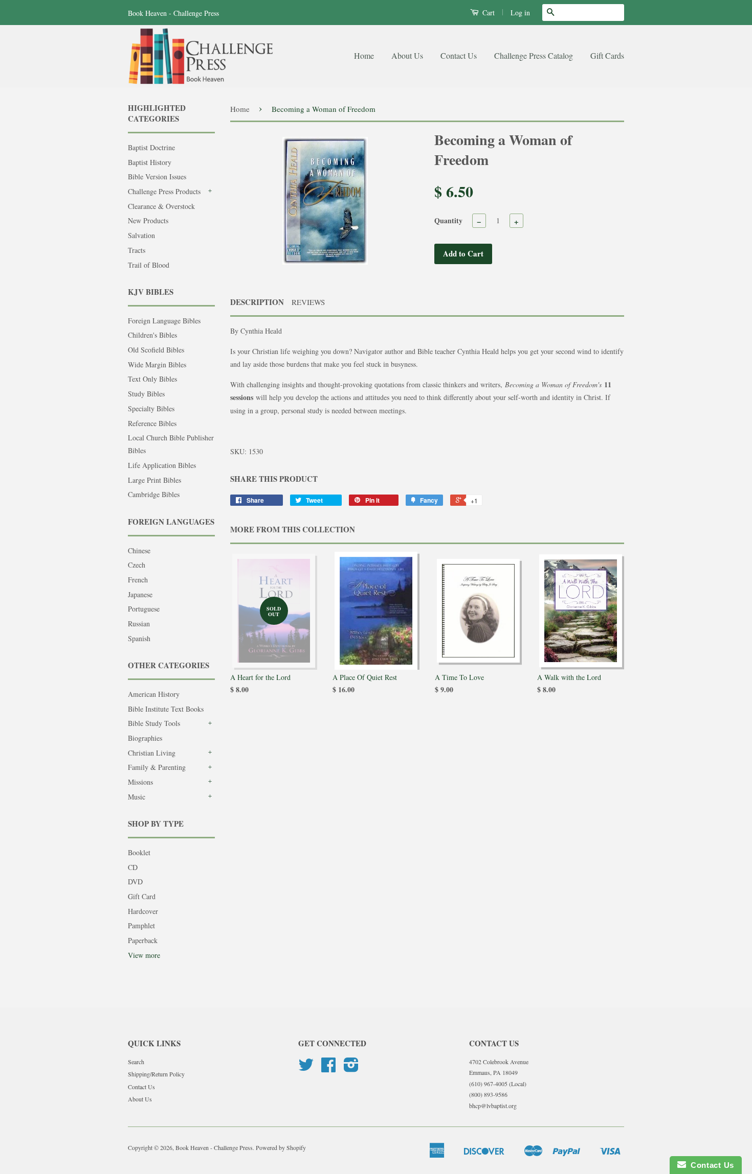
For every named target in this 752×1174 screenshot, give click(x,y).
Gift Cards (607, 55)
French (138, 579)
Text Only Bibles (152, 379)
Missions (140, 782)
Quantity (448, 220)
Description (257, 302)
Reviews (308, 302)
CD (133, 867)
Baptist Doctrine (151, 147)
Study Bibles (146, 393)
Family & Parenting (157, 767)
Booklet (139, 852)
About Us (407, 55)
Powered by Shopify (281, 1147)
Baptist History (149, 162)
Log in (520, 12)
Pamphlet (141, 925)
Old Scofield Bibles (156, 350)
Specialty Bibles (151, 408)
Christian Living (151, 753)
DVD (135, 881)
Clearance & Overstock (161, 206)
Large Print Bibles (154, 480)
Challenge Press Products (164, 191)
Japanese (140, 594)
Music (136, 797)
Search (136, 1062)
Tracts (136, 250)
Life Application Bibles (162, 465)
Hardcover (143, 911)
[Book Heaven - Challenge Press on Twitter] (306, 1068)
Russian (139, 623)
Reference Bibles (152, 423)
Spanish (139, 638)
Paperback (143, 940)
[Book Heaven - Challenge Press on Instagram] (351, 1068)
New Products (148, 220)
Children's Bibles (152, 335)
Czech (136, 565)
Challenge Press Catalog (533, 55)
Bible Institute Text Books (166, 709)
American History (154, 694)
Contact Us (458, 55)
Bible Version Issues (157, 176)
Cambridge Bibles (154, 494)
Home (364, 55)
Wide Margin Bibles (157, 364)
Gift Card (142, 896)
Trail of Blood (148, 265)
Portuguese (144, 609)
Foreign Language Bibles (164, 320)
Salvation (141, 235)
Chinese (139, 550)
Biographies (145, 738)
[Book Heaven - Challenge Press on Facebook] (328, 1068)
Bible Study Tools (154, 723)
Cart (487, 12)
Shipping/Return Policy (156, 1074)
